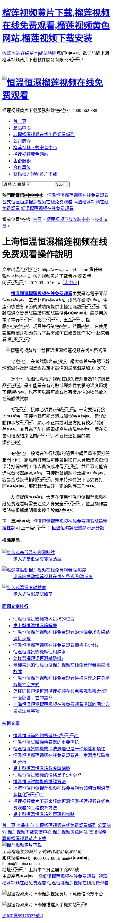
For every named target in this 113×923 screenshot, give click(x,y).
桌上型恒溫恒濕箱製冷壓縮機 (41, 768)
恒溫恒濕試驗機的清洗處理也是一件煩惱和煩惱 (59, 748)
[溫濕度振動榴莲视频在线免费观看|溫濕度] (44, 570)
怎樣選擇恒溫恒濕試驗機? (38, 658)
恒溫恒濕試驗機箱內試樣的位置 (44, 619)
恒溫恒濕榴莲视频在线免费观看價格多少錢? (55, 645)
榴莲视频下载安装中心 (68, 219)
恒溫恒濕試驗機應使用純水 (39, 652)
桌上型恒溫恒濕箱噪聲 (35, 625)
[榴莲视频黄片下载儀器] (22, 845)
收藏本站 (11, 53)
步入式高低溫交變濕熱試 (37, 559)
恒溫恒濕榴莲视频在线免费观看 (78, 195)
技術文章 (11, 723)
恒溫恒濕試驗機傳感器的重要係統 (46, 742)
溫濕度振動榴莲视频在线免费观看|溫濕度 (53, 576)
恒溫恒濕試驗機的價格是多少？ (48, 775)
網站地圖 (47, 53)
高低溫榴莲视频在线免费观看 (66, 876)
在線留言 (29, 53)
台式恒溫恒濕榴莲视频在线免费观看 (37, 202)
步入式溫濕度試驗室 (33, 594)
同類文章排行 (15, 606)
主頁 (37, 219)
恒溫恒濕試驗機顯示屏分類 (78, 528)
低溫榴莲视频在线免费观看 (47, 208)
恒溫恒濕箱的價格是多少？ (46, 735)
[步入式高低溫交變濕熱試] (28, 552)
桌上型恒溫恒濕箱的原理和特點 (44, 814)
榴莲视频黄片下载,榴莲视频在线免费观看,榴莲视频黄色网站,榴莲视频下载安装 (56, 25)
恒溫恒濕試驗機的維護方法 (39, 781)
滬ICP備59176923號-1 (22, 915)
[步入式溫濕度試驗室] (24, 587)
